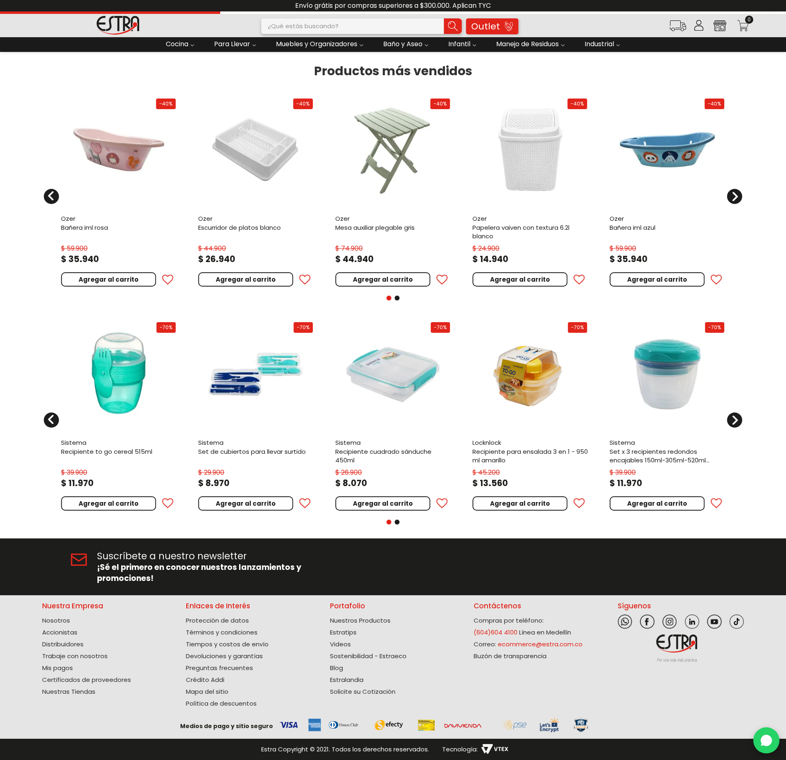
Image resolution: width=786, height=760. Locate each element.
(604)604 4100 (495, 632)
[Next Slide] (776, 5)
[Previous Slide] (9, 5)
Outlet (485, 26)
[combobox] (361, 26)
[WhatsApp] (766, 740)
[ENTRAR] (699, 25)
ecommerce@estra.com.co (540, 644)
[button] (677, 28)
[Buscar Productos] (453, 26)
